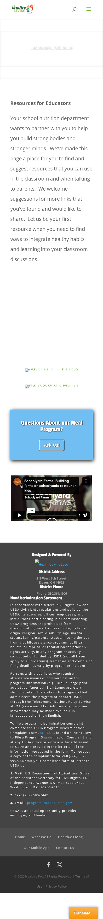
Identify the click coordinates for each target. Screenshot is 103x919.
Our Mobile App (37, 847)
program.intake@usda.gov (49, 803)
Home (20, 837)
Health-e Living (70, 837)
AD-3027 (47, 733)
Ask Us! (51, 445)
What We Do (41, 837)
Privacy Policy (56, 886)
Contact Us (65, 847)
